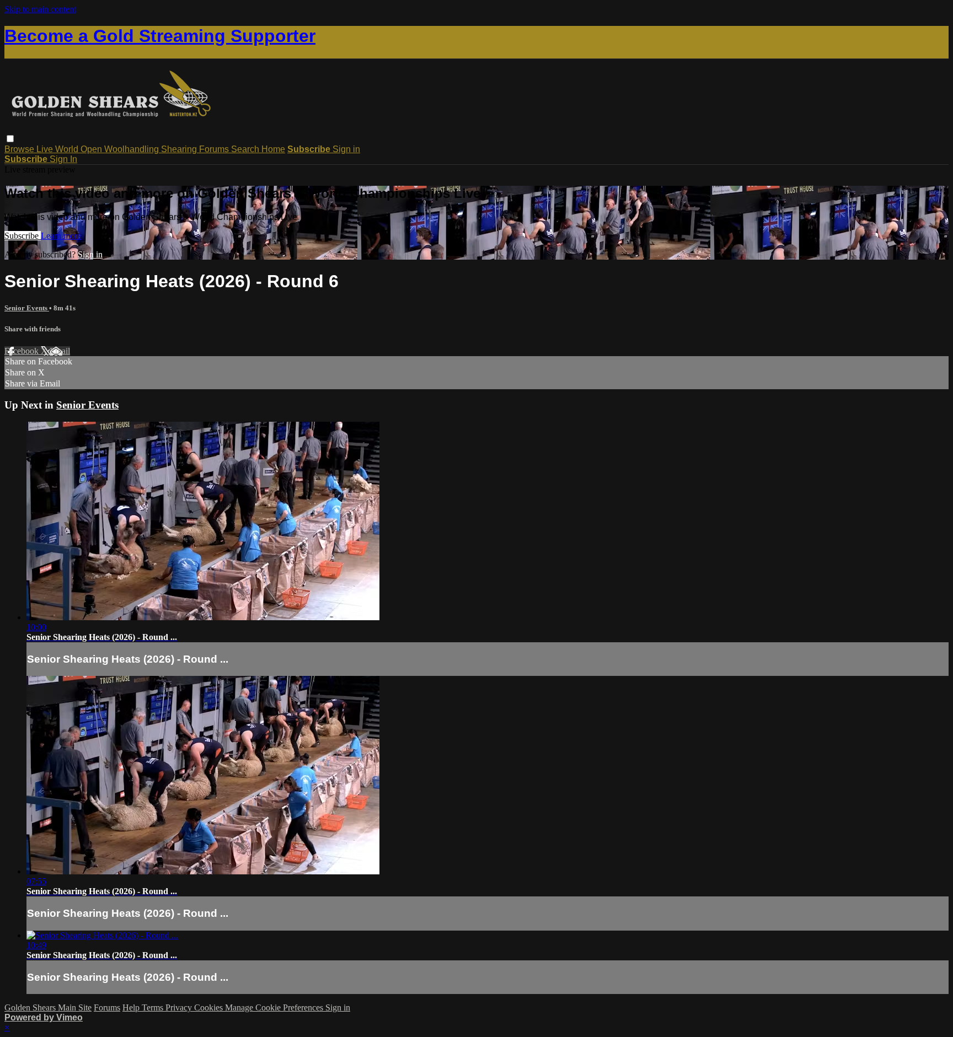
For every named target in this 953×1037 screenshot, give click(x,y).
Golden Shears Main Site (48, 1007)
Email (60, 351)
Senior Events (26, 308)
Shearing (180, 149)
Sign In (63, 159)
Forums (215, 149)
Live (45, 149)
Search (246, 149)
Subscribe (22, 235)
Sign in (346, 149)
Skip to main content (40, 9)
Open (92, 149)
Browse (20, 149)
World (68, 149)
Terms (153, 1007)
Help (132, 1007)
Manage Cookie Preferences (275, 1007)
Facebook (22, 351)
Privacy (179, 1007)
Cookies (209, 1007)
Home (273, 149)
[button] (10, 138)
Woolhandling (132, 149)
